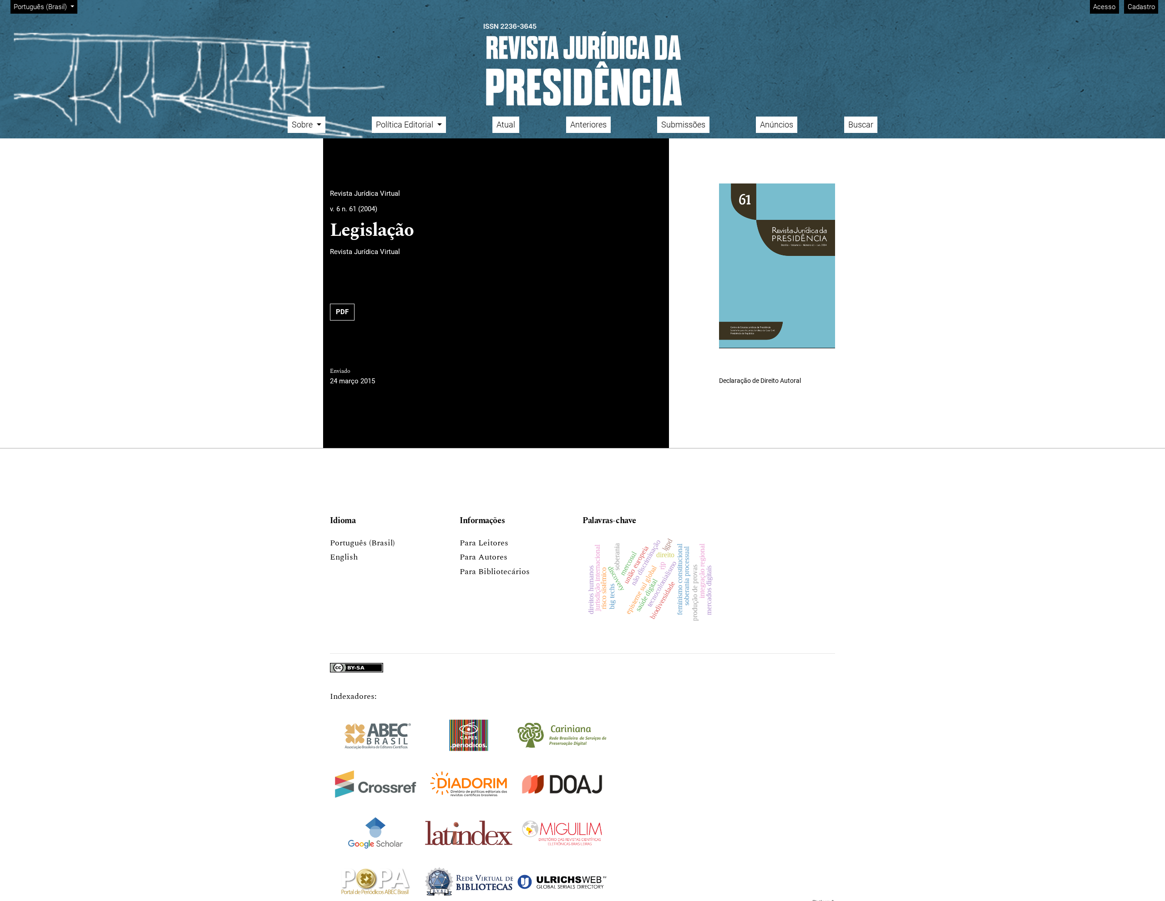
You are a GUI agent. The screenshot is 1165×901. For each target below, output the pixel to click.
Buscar (860, 124)
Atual (505, 124)
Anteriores (588, 124)
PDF (342, 312)
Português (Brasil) (362, 543)
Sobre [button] (303, 124)
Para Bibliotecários (495, 571)
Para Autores (483, 557)
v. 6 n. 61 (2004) (353, 209)
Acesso (1104, 7)
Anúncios (776, 124)
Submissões (683, 124)
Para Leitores (484, 543)
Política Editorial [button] (405, 124)
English (344, 557)
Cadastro (1141, 7)
